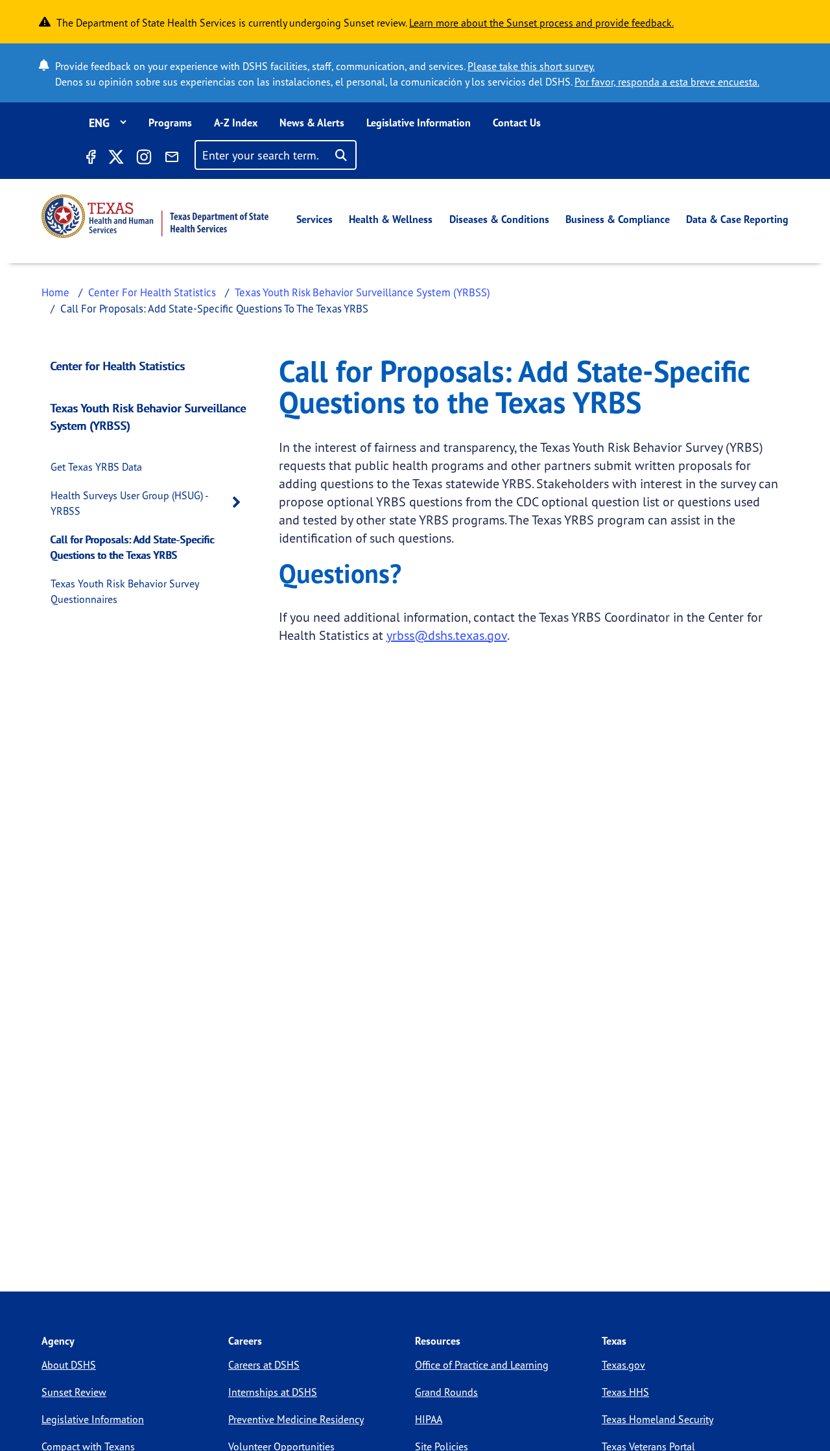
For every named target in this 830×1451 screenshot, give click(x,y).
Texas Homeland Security (657, 1419)
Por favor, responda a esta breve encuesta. (667, 81)
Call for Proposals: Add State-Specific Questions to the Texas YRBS (133, 547)
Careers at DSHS (264, 1364)
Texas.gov (623, 1364)
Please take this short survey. (531, 66)
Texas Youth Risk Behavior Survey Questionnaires (124, 591)
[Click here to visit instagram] (144, 159)
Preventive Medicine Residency (296, 1419)
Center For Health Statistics (152, 292)
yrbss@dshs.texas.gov (446, 635)
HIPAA (428, 1419)
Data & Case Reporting (737, 219)
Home (55, 292)
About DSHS (69, 1364)
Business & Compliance (617, 219)
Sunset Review (74, 1392)
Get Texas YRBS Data (96, 466)
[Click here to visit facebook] (90, 159)
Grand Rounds (446, 1392)
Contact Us (517, 122)
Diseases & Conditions (499, 219)
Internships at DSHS (272, 1392)
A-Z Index (235, 122)
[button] (240, 503)
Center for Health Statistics (118, 366)
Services (314, 219)
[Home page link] (155, 216)
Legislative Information (418, 122)
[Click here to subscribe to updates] (172, 159)
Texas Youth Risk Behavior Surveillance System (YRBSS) (362, 292)
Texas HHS (625, 1392)
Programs (170, 122)
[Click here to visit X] (115, 159)
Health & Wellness (391, 219)
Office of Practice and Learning (482, 1364)
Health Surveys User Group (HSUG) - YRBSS (129, 503)
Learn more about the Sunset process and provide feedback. (541, 22)
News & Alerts (311, 122)
